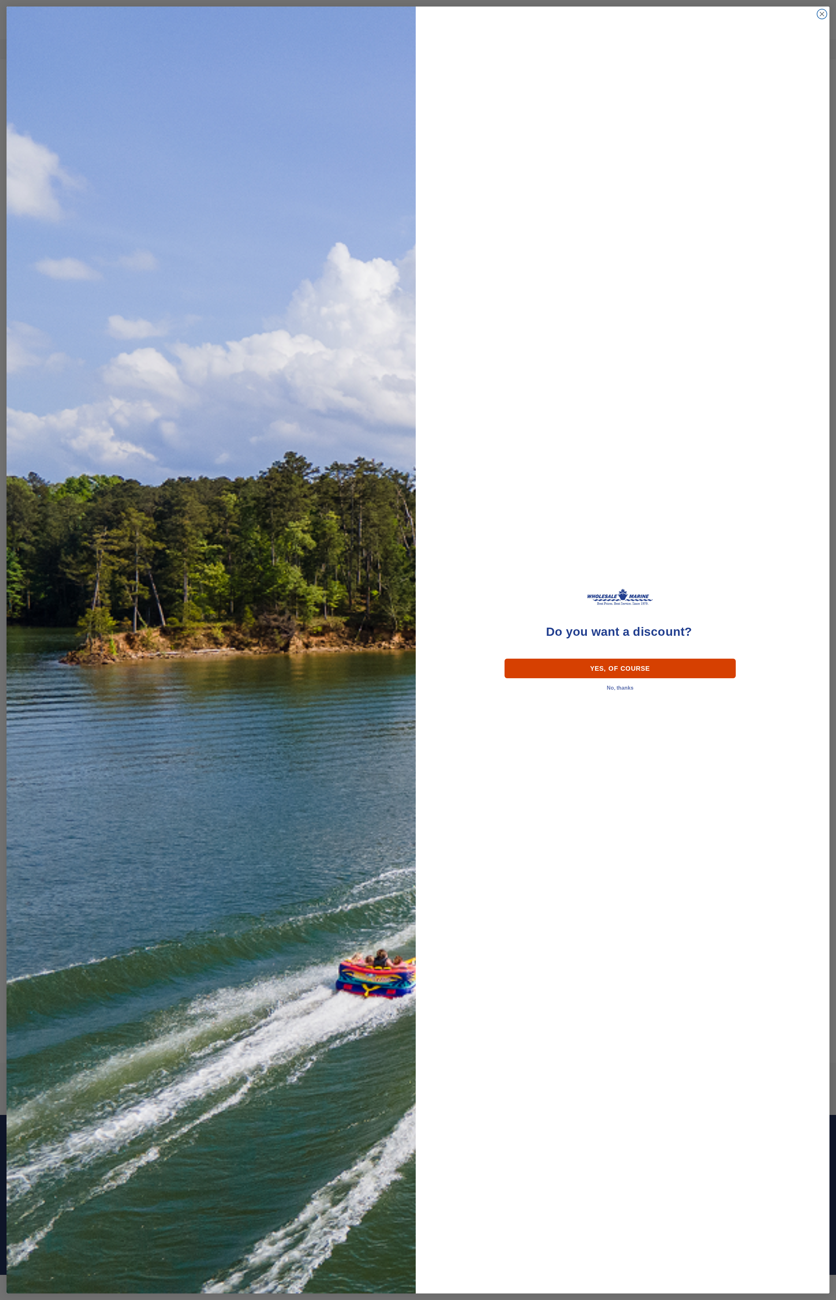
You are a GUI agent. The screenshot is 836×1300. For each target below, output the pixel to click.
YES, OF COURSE (620, 668)
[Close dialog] (822, 14)
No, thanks (620, 688)
